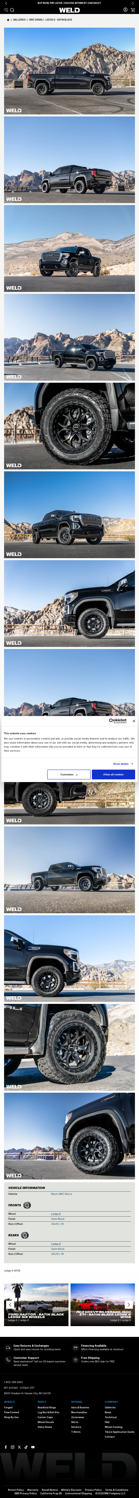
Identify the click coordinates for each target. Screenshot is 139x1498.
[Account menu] (125, 10)
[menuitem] (12, 10)
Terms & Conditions (116, 1489)
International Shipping (78, 1493)
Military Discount (71, 1489)
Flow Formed (11, 1412)
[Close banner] (134, 721)
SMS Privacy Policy (25, 1493)
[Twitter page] (19, 1447)
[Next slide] (133, 3)
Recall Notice (50, 1489)
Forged (8, 1407)
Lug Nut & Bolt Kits (48, 1412)
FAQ (107, 1422)
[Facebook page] (5, 1447)
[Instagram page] (12, 1447)
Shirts (74, 1422)
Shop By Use (11, 1417)
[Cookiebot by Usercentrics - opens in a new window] (111, 720)
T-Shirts (76, 1431)
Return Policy (16, 1489)
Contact (110, 1436)
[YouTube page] (33, 1447)
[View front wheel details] (27, 1205)
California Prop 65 (51, 1493)
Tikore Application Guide (119, 1431)
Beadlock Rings (47, 1407)
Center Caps (45, 1417)
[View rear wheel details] (25, 1235)
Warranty (32, 1489)
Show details (120, 763)
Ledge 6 (56, 1213)
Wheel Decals (46, 1422)
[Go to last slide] (6, 3)
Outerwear (77, 1417)
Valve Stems (45, 1427)
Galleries (110, 1407)
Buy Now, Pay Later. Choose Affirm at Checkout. (69, 3)
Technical (111, 1417)
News (108, 1412)
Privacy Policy (93, 1489)
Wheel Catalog (113, 1427)
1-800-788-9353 (13, 1382)
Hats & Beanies (80, 1407)
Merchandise (79, 1412)
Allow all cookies (113, 774)
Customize (67, 774)
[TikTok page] (26, 1447)
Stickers (76, 1427)
